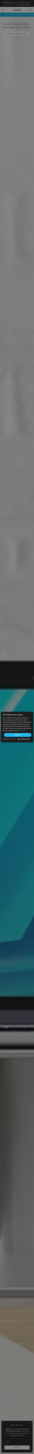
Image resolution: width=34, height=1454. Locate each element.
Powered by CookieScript (9, 739)
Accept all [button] (17, 735)
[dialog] (17, 727)
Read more (22, 730)
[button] (24, 739)
